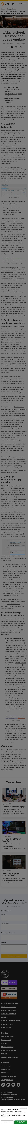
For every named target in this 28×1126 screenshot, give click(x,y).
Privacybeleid (23, 1108)
